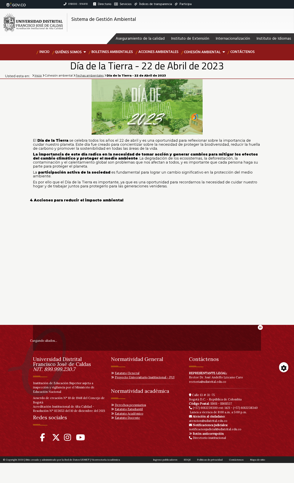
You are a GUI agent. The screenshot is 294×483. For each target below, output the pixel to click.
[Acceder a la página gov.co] (16, 2)
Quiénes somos (68, 52)
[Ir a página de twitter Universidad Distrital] (56, 439)
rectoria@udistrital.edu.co (207, 382)
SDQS (187, 459)
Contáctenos (242, 52)
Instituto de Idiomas (273, 38)
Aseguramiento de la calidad (140, 38)
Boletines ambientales (112, 52)
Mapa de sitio (257, 459)
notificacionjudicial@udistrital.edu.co (215, 427)
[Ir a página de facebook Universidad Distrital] (42, 439)
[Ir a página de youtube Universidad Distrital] (80, 439)
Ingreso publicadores (165, 459)
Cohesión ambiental (202, 52)
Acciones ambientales (158, 52)
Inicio (44, 52)
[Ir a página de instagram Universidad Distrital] (67, 439)
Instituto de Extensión (190, 38)
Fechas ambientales (90, 75)
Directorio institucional (209, 438)
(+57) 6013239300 (205, 408)
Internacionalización (233, 38)
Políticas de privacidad (210, 459)
